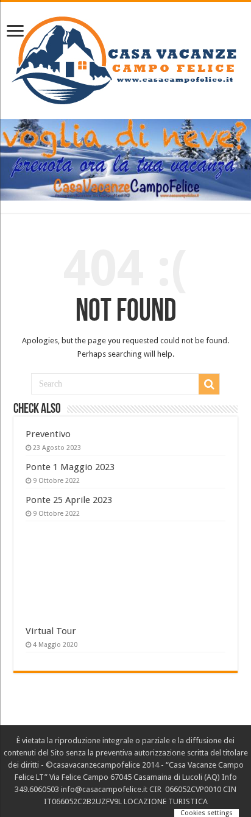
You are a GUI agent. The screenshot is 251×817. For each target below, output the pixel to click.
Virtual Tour (51, 631)
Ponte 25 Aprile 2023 (69, 499)
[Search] (209, 384)
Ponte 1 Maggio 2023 (70, 467)
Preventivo (48, 434)
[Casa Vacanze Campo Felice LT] (126, 58)
